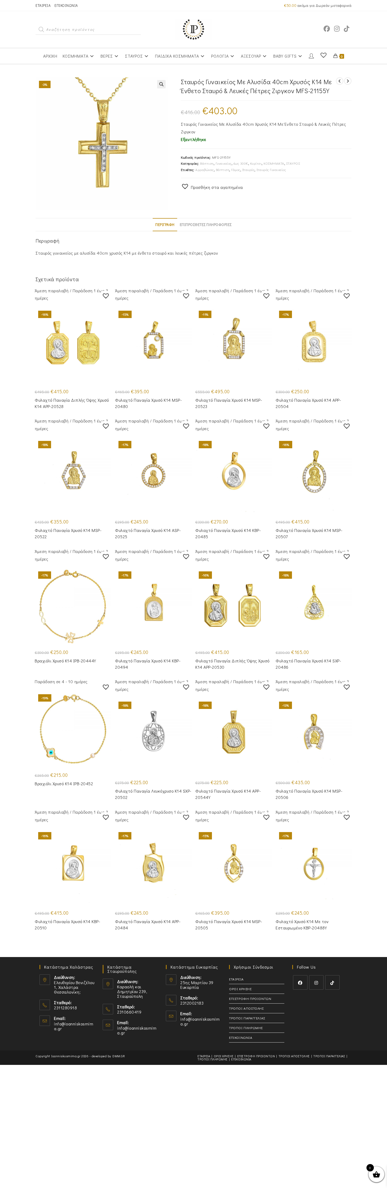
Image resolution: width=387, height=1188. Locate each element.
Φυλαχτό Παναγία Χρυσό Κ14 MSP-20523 (228, 403)
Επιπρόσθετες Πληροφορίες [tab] (206, 224)
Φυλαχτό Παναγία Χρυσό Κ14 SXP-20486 (308, 664)
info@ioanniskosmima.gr (73, 1026)
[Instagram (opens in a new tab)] (337, 29)
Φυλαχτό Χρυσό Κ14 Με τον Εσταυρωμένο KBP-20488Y (302, 924)
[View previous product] (339, 81)
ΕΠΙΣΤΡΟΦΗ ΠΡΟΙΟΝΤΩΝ (250, 998)
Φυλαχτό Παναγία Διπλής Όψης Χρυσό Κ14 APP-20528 (72, 403)
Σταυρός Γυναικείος (271, 169)
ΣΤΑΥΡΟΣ (293, 163)
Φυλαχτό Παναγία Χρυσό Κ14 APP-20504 (308, 403)
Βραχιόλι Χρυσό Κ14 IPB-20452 (64, 783)
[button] (161, 84)
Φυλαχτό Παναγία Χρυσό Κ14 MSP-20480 (148, 403)
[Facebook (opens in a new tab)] (326, 29)
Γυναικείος (224, 163)
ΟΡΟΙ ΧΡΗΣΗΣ (240, 988)
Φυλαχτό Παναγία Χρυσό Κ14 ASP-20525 (148, 533)
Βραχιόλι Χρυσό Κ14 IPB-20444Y (65, 660)
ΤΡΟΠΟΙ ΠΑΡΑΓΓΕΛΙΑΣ (247, 1018)
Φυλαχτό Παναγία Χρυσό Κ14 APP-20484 (147, 924)
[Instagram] (316, 982)
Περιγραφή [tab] (165, 224)
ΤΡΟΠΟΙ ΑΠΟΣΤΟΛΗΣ (246, 1008)
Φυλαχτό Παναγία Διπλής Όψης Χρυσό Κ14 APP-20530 (232, 664)
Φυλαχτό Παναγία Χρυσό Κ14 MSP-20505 (228, 924)
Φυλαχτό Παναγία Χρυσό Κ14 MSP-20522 (68, 533)
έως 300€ (241, 163)
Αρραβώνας (204, 169)
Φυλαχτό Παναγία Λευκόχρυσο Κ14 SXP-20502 (153, 794)
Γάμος (235, 169)
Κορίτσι (256, 163)
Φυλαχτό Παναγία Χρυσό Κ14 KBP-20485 (228, 533)
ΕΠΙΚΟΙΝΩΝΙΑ (66, 5)
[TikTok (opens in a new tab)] (346, 29)
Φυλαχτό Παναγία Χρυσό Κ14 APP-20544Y (228, 794)
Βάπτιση (207, 163)
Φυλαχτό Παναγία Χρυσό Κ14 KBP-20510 (67, 924)
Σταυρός (248, 169)
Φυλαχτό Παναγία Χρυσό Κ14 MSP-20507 (309, 533)
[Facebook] (300, 982)
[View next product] (347, 81)
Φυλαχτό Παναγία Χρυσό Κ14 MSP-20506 (309, 794)
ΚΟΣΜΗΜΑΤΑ (274, 163)
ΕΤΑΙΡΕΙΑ (43, 5)
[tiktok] (332, 982)
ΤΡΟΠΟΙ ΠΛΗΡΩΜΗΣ (246, 1027)
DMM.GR (118, 1056)
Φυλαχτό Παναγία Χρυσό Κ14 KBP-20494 (147, 664)
